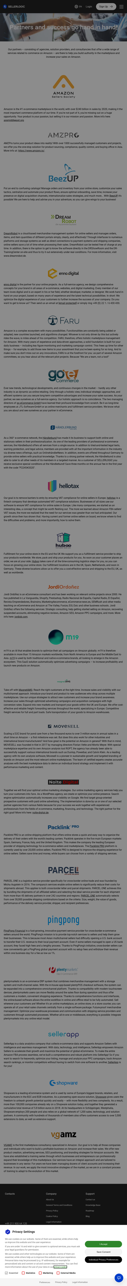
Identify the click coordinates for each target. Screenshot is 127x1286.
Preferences (44, 1282)
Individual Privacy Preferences (103, 1259)
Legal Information (80, 1282)
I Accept (103, 1244)
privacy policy (60, 1267)
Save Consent (103, 1252)
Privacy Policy (61, 1282)
